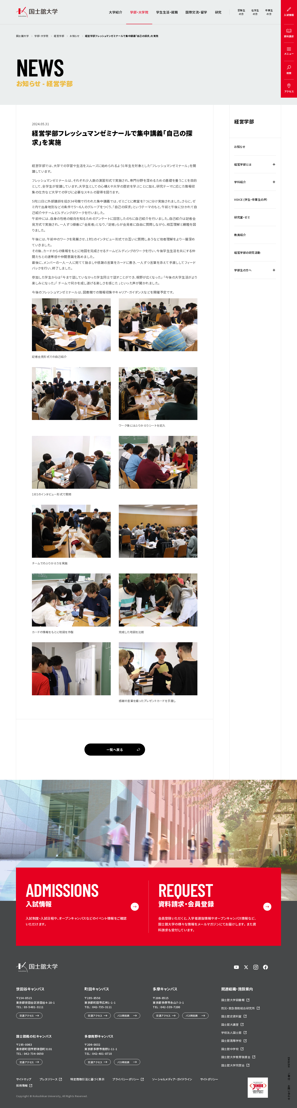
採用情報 (22, 1085)
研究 (218, 12)
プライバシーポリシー (126, 1079)
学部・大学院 (139, 12)
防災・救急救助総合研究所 (238, 1008)
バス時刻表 (123, 1015)
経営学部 (244, 121)
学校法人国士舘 (231, 1033)
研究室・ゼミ (242, 217)
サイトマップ (24, 1079)
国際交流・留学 (196, 12)
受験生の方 (241, 12)
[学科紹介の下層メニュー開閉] (274, 182)
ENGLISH (289, 1062)
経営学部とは (242, 164)
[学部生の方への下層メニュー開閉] (274, 270)
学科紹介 (240, 182)
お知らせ (239, 147)
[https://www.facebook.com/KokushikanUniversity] (265, 967)
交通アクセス (27, 1015)
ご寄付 (289, 1076)
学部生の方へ (243, 270)
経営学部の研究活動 (247, 253)
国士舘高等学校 (231, 1041)
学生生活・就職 (167, 12)
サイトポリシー (209, 1079)
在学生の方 (255, 12)
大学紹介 (115, 12)
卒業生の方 (269, 12)
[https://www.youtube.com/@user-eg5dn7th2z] (236, 967)
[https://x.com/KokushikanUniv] (246, 967)
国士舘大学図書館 (233, 1000)
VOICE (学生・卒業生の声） (251, 199)
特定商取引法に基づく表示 (87, 1079)
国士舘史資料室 (231, 1016)
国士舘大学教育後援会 (236, 1057)
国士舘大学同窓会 (233, 1065)
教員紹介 (240, 235)
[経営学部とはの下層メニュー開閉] (274, 164)
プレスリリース (49, 1079)
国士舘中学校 (230, 1049)
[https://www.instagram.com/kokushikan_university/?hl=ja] (255, 967)
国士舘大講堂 (230, 1024)
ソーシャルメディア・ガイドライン (172, 1079)
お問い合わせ (289, 1092)
